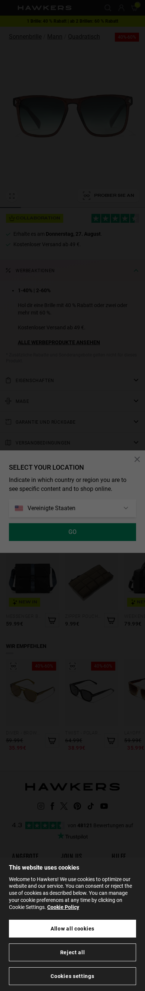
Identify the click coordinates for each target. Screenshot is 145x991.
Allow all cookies (72, 929)
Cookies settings (72, 976)
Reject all (72, 952)
